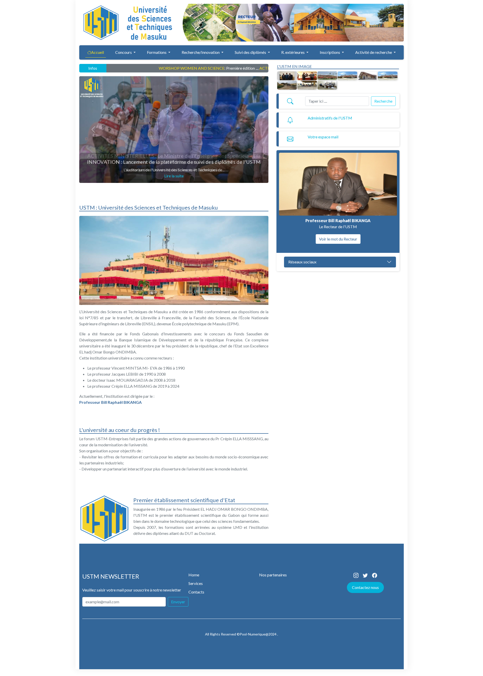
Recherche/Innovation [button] (201, 52)
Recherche (383, 101)
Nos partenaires (273, 574)
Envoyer (178, 601)
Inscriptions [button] (330, 52)
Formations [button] (157, 52)
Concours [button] (124, 52)
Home (193, 574)
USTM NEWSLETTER (110, 576)
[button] (375, 52)
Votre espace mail (323, 136)
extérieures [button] (293, 52)
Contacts (196, 591)
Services (195, 583)
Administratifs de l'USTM (330, 117)
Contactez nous (365, 587)
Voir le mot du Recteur (338, 238)
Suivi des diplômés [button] (251, 52)
